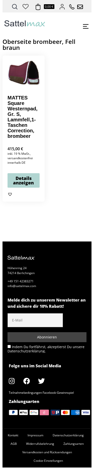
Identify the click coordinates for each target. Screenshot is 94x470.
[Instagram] (12, 381)
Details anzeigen (23, 180)
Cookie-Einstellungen (48, 461)
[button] (10, 194)
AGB (14, 444)
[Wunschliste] (25, 6)
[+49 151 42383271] (70, 5)
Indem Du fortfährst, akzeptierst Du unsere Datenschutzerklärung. (46, 348)
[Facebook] (26, 381)
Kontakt (13, 435)
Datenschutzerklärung (68, 435)
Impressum (35, 435)
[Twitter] (41, 381)
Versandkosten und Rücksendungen (47, 452)
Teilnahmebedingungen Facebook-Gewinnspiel (41, 393)
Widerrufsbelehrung (40, 444)
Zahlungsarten (73, 444)
